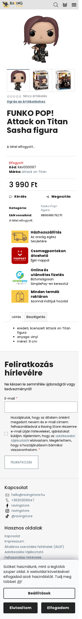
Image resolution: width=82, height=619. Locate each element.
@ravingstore (22, 516)
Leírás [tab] (16, 317)
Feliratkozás (21, 462)
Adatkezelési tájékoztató (24, 552)
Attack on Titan (34, 171)
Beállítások (39, 593)
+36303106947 (22, 500)
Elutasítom (20, 607)
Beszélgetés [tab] (35, 317)
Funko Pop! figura (49, 208)
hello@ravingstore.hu (28, 494)
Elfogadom (58, 607)
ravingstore (20, 505)
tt (19, 581)
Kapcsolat (12, 536)
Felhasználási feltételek (23, 557)
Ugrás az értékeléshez (26, 101)
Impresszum (14, 541)
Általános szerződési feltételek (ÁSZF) (34, 546)
